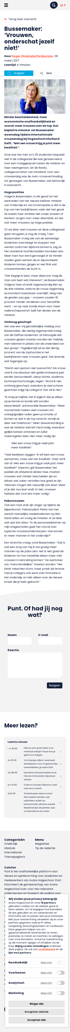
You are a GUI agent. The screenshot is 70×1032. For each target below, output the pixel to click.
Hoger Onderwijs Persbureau (32, 56)
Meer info (46, 962)
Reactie (13, 650)
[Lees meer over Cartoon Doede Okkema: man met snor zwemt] (35, 786)
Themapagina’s (14, 857)
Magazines (42, 844)
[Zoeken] (54, 5)
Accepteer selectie (36, 1012)
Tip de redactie (45, 848)
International (13, 852)
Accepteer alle (36, 1020)
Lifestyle (9, 848)
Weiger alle (36, 1004)
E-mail (43, 635)
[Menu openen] (6, 5)
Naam (12, 635)
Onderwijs (10, 844)
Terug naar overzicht (22, 19)
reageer (19, 73)
